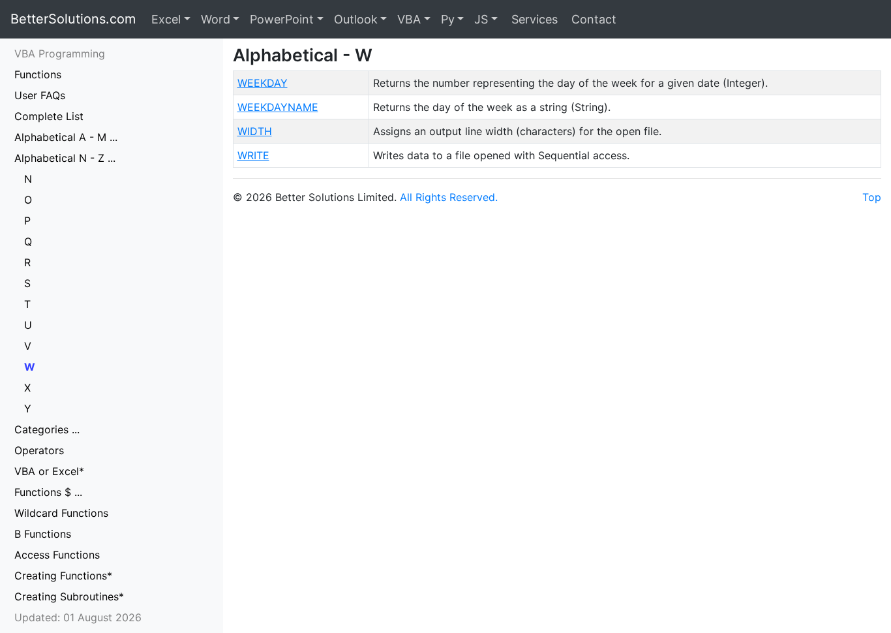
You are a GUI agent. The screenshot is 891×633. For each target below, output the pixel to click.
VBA (409, 19)
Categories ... (47, 429)
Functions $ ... (48, 492)
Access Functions (57, 554)
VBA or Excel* (49, 471)
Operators (39, 450)
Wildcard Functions (61, 512)
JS (481, 19)
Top (871, 197)
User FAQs (39, 95)
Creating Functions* (63, 575)
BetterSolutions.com (73, 19)
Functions (37, 74)
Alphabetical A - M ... (65, 137)
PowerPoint (282, 19)
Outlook (356, 19)
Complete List (48, 116)
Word (215, 19)
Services (533, 19)
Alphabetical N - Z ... (64, 157)
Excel (166, 19)
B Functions (42, 533)
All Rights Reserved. (449, 197)
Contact (592, 19)
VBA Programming (59, 53)
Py (448, 19)
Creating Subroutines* (69, 596)
